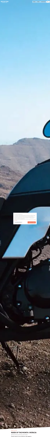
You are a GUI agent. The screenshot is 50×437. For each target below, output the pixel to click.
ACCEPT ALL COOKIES (31, 222)
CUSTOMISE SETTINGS (18, 222)
